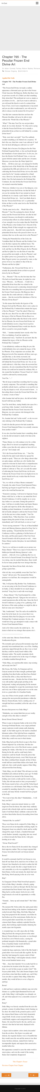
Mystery (30, 68)
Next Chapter (18, 1065)
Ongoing (14, 71)
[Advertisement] (20, 28)
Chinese (7, 71)
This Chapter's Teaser (20, 1061)
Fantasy (18, 68)
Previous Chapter (8, 1065)
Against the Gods (8, 78)
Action (7, 68)
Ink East (4, 3)
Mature (24, 68)
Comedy (12, 68)
